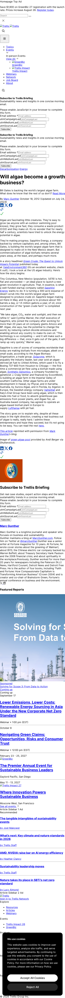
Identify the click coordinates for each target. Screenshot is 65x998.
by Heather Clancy (10, 858)
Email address (9, 115)
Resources (12, 907)
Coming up (6, 689)
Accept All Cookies (32, 978)
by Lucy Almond (9, 889)
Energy (24, 169)
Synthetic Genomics (18, 371)
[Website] (32, 212)
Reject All (32, 987)
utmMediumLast (9, 122)
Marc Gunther (11, 198)
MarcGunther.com (42, 538)
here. (41, 425)
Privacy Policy (43, 966)
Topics (10, 46)
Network (11, 77)
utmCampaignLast (10, 119)
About (9, 83)
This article (6, 431)
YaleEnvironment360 (15, 267)
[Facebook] (10, 206)
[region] (32, 964)
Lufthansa (14, 408)
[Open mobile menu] (4, 39)
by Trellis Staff (8, 845)
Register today (45, 9)
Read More (59, 193)
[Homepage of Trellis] (4, 895)
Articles (10, 910)
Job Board (12, 80)
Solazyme (38, 356)
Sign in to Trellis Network (14, 898)
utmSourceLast (8, 125)
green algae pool (20, 439)
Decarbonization (9, 169)
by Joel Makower (10, 827)
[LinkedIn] (2, 206)
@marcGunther (28, 541)
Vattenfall (49, 389)
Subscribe (5, 129)
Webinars (11, 74)
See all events (8, 806)
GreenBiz (11, 927)
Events (10, 49)
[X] (6, 206)
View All (11, 58)
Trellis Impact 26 (15, 924)
